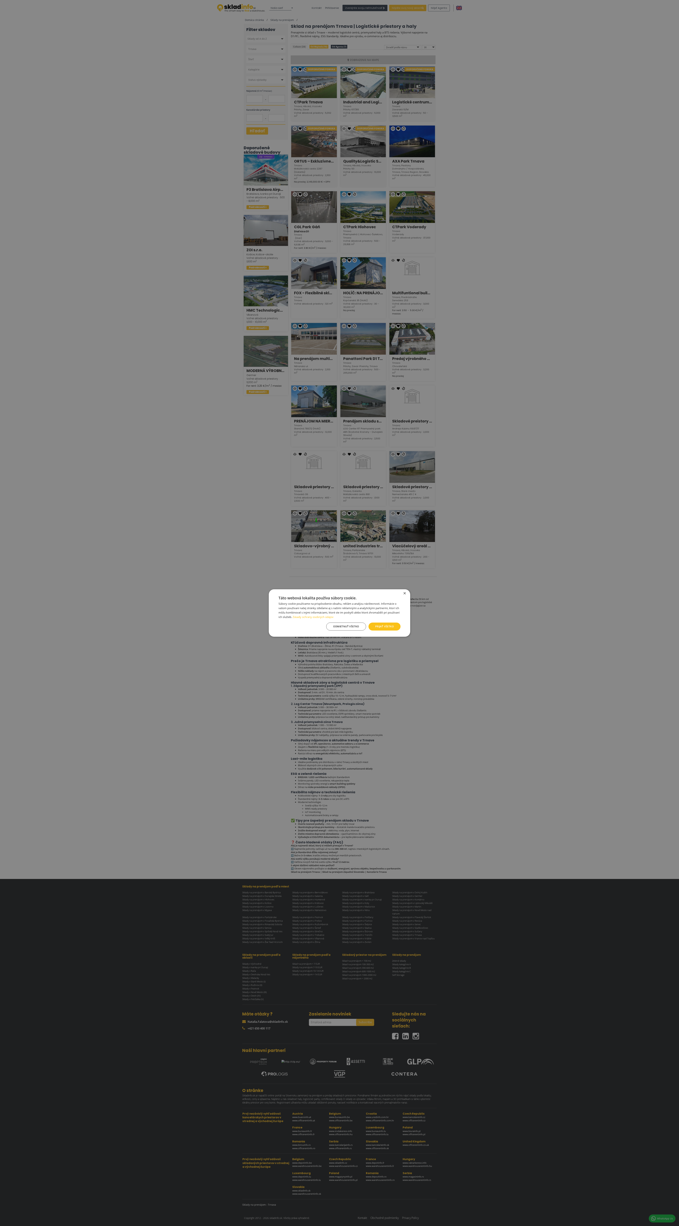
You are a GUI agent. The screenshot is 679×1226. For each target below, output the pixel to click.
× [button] (404, 593)
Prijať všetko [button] (384, 626)
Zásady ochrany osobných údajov (313, 617)
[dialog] (339, 613)
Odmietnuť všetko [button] (346, 626)
